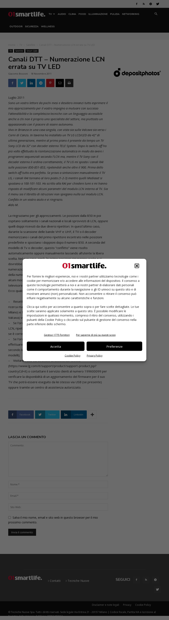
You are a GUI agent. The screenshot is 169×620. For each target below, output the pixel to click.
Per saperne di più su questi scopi (96, 335)
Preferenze (114, 346)
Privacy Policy (94, 355)
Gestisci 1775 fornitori (57, 335)
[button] (137, 266)
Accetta (55, 346)
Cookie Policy (72, 355)
